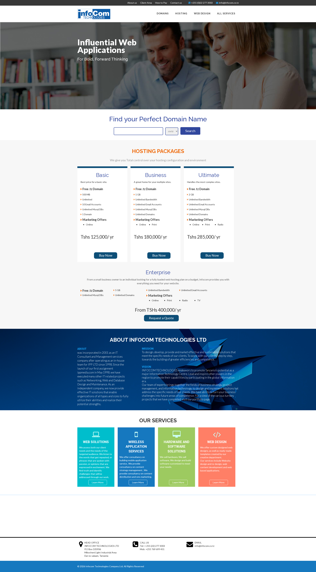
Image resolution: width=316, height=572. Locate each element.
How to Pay (161, 2)
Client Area (146, 2)
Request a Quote (161, 318)
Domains (163, 13)
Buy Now (105, 255)
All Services (226, 13)
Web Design (202, 13)
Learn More (98, 482)
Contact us (176, 2)
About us (132, 2)
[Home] (93, 18)
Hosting (181, 13)
